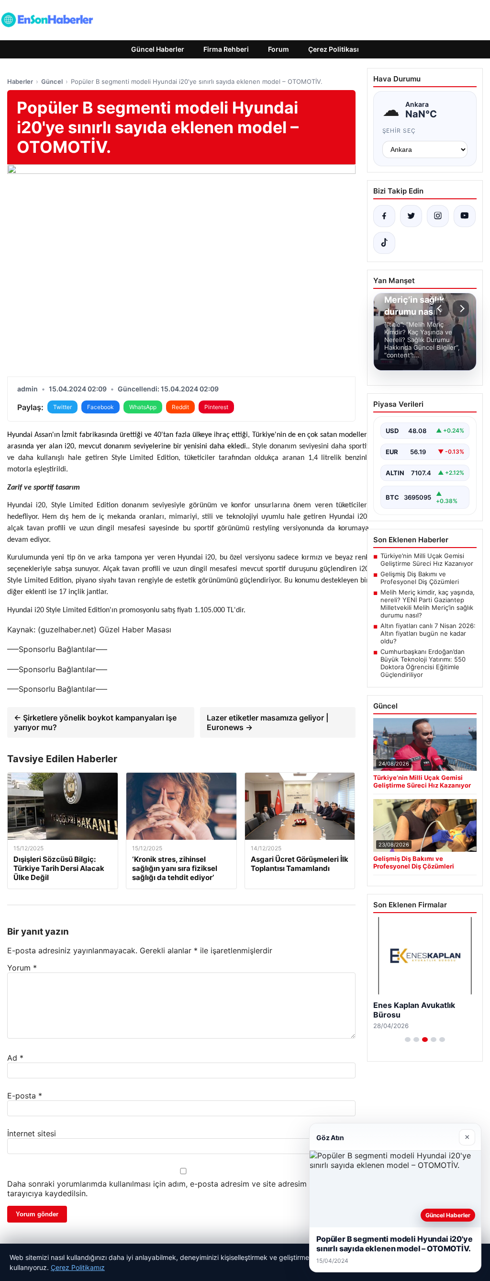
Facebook (100, 407)
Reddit (180, 407)
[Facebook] (384, 216)
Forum (278, 49)
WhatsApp (142, 407)
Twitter (62, 407)
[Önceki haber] (441, 308)
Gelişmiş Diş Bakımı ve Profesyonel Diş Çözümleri (419, 577)
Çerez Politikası (333, 49)
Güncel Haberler (157, 49)
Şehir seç (399, 130)
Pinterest (216, 407)
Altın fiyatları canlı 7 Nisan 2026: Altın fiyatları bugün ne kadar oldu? (428, 633)
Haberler (20, 81)
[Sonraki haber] (461, 308)
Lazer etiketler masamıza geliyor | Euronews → (268, 722)
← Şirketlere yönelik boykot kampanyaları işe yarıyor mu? (95, 722)
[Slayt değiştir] (408, 1039)
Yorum (22, 967)
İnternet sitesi (31, 1133)
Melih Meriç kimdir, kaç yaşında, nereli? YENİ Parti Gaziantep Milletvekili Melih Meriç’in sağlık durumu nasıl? (427, 603)
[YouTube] (465, 216)
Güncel (52, 81)
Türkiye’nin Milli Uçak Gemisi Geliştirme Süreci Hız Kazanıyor (426, 559)
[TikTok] (384, 243)
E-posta (24, 1095)
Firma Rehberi (226, 49)
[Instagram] (438, 216)
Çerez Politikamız (78, 1267)
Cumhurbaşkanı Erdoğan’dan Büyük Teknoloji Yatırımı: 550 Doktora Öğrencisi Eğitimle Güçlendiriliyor (423, 663)
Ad (15, 1058)
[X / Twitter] (411, 216)
